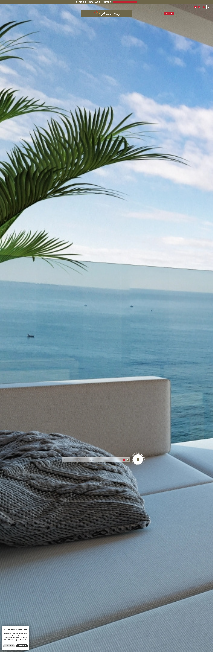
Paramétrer (9, 646)
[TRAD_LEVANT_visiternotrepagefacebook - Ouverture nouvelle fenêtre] (195, 7)
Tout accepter (22, 646)
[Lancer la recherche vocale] (138, 459)
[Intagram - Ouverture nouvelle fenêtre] (199, 7)
